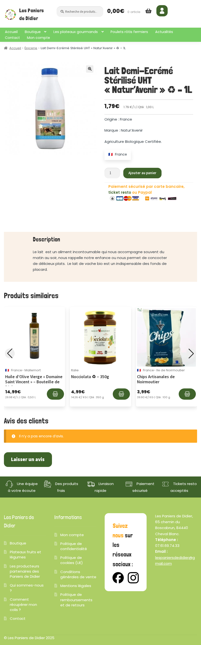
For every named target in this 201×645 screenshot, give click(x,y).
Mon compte (38, 37)
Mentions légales (75, 585)
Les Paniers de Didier (31, 14)
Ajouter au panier (142, 172)
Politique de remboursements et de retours (76, 599)
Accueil (11, 31)
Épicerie (31, 48)
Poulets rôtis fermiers (129, 31)
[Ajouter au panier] (55, 394)
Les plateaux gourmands (75, 31)
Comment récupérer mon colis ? (23, 604)
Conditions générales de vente (78, 574)
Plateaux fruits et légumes (25, 554)
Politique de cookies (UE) (71, 560)
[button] (89, 69)
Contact (12, 37)
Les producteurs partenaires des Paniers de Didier (25, 571)
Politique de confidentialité (73, 546)
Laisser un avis (28, 459)
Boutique (33, 31)
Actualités (164, 31)
